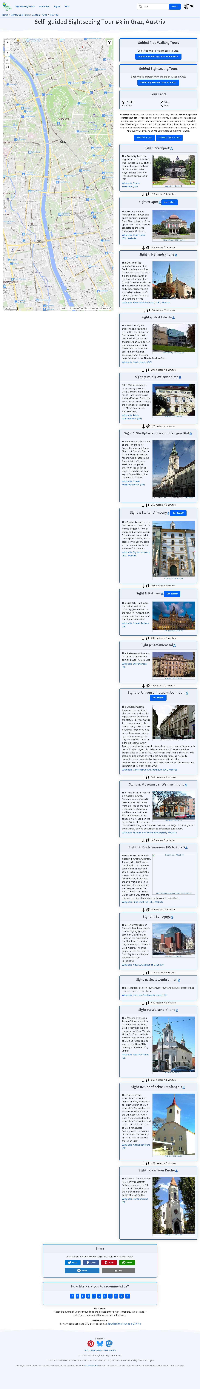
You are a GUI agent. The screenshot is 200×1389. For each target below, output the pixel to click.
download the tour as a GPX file (124, 1324)
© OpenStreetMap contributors (95, 308)
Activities (44, 6)
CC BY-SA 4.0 (179, 240)
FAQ (67, 6)
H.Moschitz (169, 820)
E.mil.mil (167, 578)
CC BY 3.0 (183, 740)
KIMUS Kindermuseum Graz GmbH (168, 893)
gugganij (168, 186)
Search (175, 7)
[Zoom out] (7, 47)
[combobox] (153, 7)
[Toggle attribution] (110, 308)
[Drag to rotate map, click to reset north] (7, 53)
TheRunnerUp (168, 353)
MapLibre (64, 308)
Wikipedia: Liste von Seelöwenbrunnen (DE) (144, 995)
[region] (58, 174)
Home (5, 15)
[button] (73, 1262)
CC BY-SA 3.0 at (177, 578)
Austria (36, 15)
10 (128, 1296)
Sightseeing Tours (25, 6)
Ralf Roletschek (169, 631)
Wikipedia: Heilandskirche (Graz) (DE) (141, 303)
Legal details (96, 1350)
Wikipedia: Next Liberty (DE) (137, 362)
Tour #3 (54, 15)
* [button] (169, 202)
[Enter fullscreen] (7, 67)
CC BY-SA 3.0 (177, 186)
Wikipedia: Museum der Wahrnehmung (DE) (144, 833)
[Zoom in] (7, 42)
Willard (167, 956)
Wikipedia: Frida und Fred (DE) (137, 902)
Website (132, 238)
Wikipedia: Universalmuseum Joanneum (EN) (144, 770)
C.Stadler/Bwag (168, 240)
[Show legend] (109, 42)
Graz (44, 15)
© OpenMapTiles (76, 308)
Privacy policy (110, 1350)
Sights (57, 6)
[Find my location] (7, 60)
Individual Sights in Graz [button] (169, 138)
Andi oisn (168, 416)
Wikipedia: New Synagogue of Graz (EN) (143, 965)
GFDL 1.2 (180, 631)
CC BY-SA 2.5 (188, 497)
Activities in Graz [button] (144, 138)
